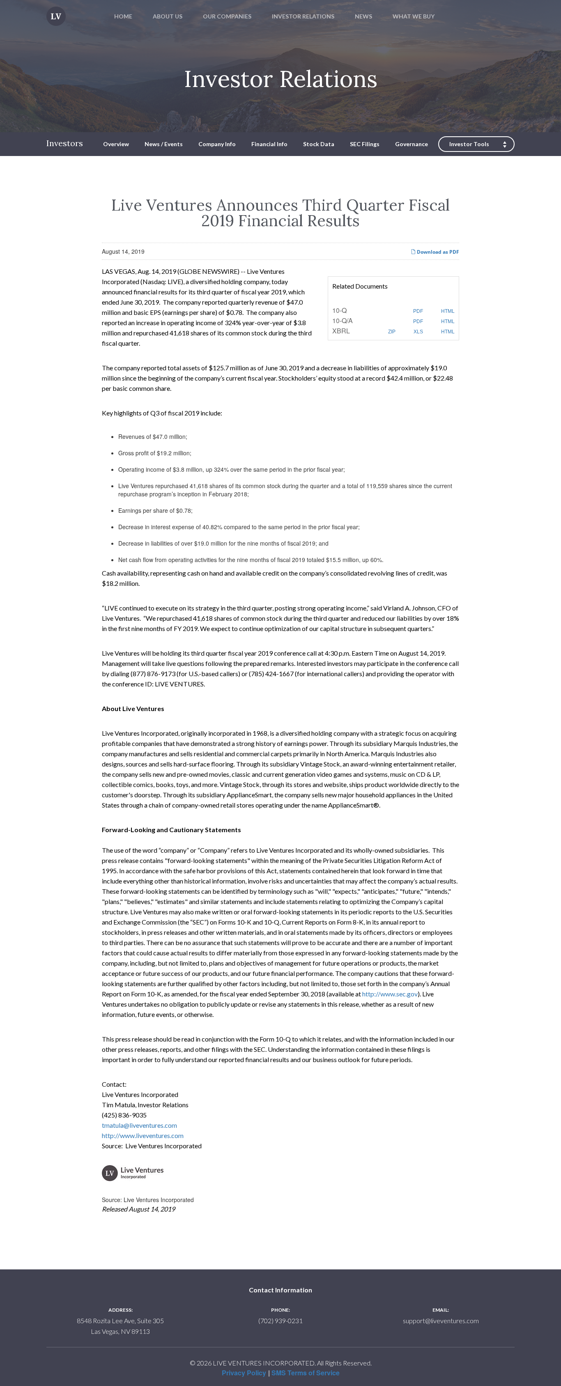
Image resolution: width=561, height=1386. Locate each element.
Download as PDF (437, 251)
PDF (417, 311)
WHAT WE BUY (414, 16)
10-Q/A (342, 320)
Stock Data (318, 143)
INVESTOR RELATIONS (303, 16)
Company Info (217, 143)
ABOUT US (167, 16)
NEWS (363, 16)
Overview (116, 143)
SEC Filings (364, 143)
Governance (411, 143)
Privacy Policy (244, 1372)
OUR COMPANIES (227, 16)
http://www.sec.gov (390, 994)
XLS (417, 332)
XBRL (341, 330)
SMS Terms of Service (305, 1372)
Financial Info (269, 143)
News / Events (164, 143)
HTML (447, 311)
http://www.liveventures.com (143, 1135)
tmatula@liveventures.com (139, 1125)
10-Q (339, 310)
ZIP (391, 332)
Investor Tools (469, 143)
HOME (123, 16)
